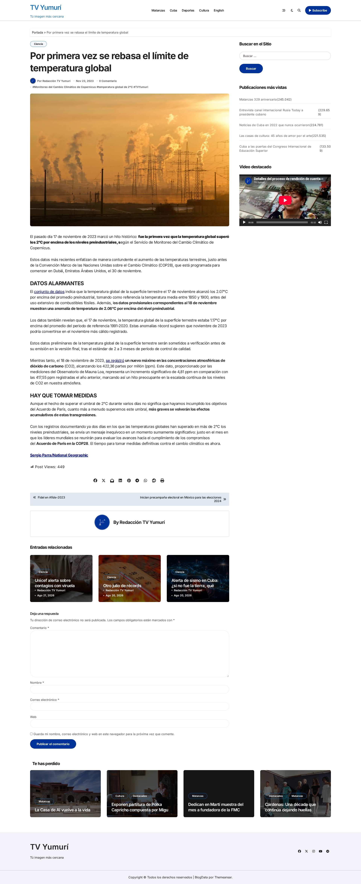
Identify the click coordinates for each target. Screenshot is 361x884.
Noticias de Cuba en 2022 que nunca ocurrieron (274, 125)
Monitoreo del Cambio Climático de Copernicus (65, 86)
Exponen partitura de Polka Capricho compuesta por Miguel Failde (141, 810)
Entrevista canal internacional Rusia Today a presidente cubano (271, 112)
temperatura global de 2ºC (115, 86)
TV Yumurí (45, 7)
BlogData (201, 877)
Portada (37, 32)
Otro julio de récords (122, 585)
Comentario (39, 628)
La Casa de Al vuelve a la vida (62, 809)
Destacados (140, 795)
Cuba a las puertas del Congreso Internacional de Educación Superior (275, 148)
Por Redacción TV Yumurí (54, 80)
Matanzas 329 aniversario (258, 99)
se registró (115, 360)
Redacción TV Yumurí (142, 522)
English (219, 10)
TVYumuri (141, 86)
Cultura (204, 10)
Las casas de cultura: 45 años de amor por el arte (275, 136)
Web (33, 717)
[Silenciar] (320, 222)
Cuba (173, 10)
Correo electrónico (44, 700)
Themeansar (223, 877)
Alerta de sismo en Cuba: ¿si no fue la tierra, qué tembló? (194, 586)
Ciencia (38, 43)
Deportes (188, 10)
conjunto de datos (49, 291)
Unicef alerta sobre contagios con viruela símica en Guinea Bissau (57, 586)
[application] (285, 200)
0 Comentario (108, 80)
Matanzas (158, 10)
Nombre (37, 682)
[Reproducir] (244, 222)
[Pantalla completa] (326, 222)
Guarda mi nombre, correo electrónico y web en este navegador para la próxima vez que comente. (103, 734)
